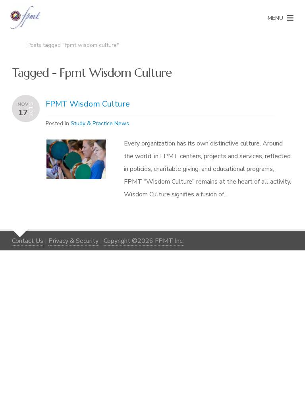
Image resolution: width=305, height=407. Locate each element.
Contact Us (27, 240)
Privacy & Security (73, 240)
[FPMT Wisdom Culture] (76, 145)
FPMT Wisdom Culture (88, 104)
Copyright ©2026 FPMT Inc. (143, 240)
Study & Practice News (100, 123)
